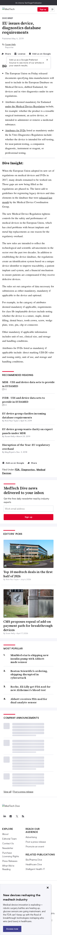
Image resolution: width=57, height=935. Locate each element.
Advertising (31, 837)
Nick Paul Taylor (12, 421)
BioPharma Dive (34, 859)
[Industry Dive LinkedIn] (4, 816)
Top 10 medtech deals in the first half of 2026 (28, 574)
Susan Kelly (10, 44)
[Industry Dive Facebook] (11, 816)
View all (7, 791)
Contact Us (8, 843)
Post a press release (23, 791)
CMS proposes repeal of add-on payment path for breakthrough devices (28, 625)
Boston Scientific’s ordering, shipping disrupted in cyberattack (29, 674)
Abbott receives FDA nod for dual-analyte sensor (29, 700)
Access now (12, 929)
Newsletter (7, 848)
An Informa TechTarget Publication (28, 3)
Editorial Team (9, 838)
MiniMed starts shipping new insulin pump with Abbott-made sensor (30, 658)
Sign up (43, 9)
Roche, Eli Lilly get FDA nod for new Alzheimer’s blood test (31, 688)
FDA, (18, 469)
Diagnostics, (28, 469)
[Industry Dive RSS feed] (23, 816)
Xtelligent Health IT (35, 869)
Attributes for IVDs (15, 130)
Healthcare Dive (34, 864)
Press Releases (9, 861)
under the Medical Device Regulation (25, 106)
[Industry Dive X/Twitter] (17, 816)
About (5, 834)
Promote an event (35, 846)
